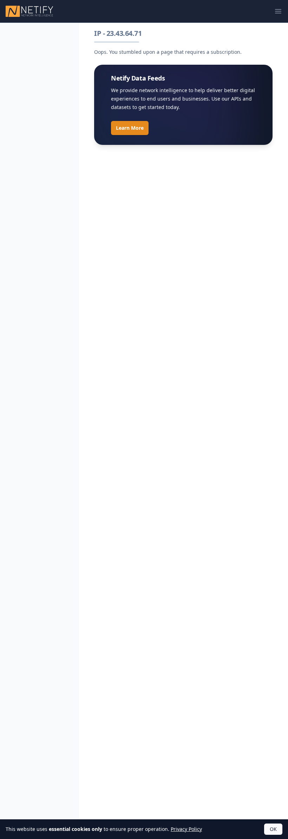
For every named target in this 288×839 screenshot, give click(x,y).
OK (273, 829)
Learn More (130, 127)
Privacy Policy (186, 829)
